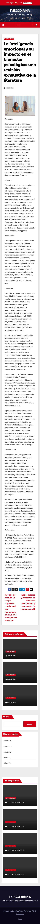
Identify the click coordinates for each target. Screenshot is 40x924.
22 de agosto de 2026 (15, 802)
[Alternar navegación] (18, 25)
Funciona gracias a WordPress (13, 911)
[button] (32, 25)
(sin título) (7, 741)
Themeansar (20, 914)
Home (20, 919)
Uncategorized (9, 38)
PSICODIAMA (20, 11)
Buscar (6, 717)
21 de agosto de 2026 (15, 874)
